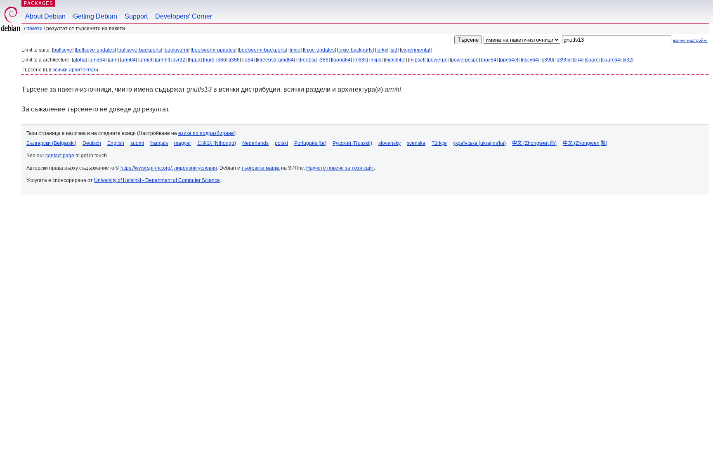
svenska (416, 143)
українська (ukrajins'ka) (479, 143)
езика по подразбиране (206, 133)
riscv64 (530, 60)
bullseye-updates (95, 50)
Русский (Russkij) (352, 143)
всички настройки (690, 40)
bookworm (176, 50)
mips (376, 60)
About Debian (45, 16)
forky (381, 50)
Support (136, 16)
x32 (628, 60)
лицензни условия (195, 168)
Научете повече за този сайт (340, 168)
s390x (563, 60)
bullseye (62, 50)
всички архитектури (75, 70)
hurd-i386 (215, 60)
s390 (547, 60)
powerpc (437, 60)
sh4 (578, 60)
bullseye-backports (139, 50)
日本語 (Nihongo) (216, 143)
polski (281, 143)
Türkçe (439, 143)
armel (145, 60)
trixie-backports (355, 50)
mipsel (416, 60)
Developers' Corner (183, 16)
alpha (79, 60)
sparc (592, 60)
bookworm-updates (213, 50)
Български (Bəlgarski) (51, 143)
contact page (59, 155)
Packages (38, 3)
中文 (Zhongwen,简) (534, 143)
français (159, 143)
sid (394, 50)
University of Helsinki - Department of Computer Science (157, 180)
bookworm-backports (262, 50)
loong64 (341, 60)
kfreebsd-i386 (312, 60)
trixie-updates (319, 50)
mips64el (395, 60)
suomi (137, 143)
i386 (235, 60)
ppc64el (509, 60)
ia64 (248, 60)
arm (113, 60)
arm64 (128, 60)
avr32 (178, 60)
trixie (295, 50)
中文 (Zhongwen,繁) (585, 143)
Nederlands (255, 143)
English (115, 143)
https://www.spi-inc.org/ (146, 168)
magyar (182, 143)
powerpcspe (465, 60)
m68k (360, 60)
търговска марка (260, 168)
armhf (162, 60)
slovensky (389, 143)
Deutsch (92, 143)
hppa (195, 60)
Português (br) (310, 143)
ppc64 (489, 60)
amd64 (97, 60)
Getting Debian (95, 16)
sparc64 (611, 60)
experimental (415, 50)
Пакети (34, 28)
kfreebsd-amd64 (275, 60)
